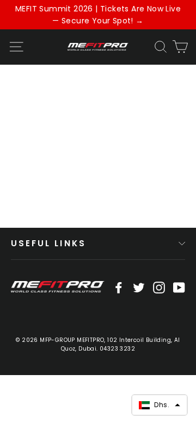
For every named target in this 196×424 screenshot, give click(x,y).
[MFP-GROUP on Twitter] (139, 287)
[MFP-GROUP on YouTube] (179, 287)
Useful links (48, 243)
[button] (159, 405)
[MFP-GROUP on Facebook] (119, 287)
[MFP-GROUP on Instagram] (159, 287)
